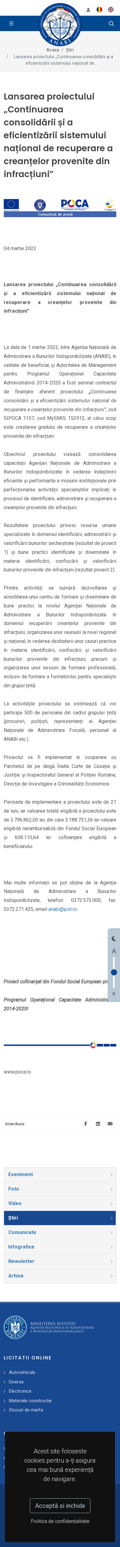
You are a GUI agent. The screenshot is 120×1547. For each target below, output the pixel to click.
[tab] (60, 1174)
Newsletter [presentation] (21, 1261)
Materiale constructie (30, 1400)
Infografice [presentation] (21, 1247)
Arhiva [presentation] (15, 1276)
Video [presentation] (15, 1203)
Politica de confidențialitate (60, 1521)
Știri (70, 50)
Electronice (20, 1391)
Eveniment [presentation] (20, 1174)
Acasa (52, 50)
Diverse (16, 1382)
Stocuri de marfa (26, 1410)
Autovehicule (22, 1372)
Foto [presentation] (13, 1189)
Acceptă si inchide (60, 1505)
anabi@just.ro (62, 909)
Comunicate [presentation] (22, 1232)
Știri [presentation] (13, 1218)
